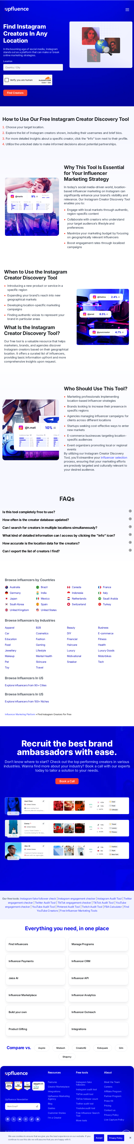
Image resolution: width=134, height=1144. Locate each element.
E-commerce (105, 633)
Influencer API (80, 978)
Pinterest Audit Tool (68, 906)
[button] (130, 1138)
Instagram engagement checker (76, 898)
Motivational (74, 656)
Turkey (107, 604)
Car (7, 633)
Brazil (44, 587)
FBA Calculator (113, 906)
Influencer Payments (21, 961)
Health (102, 644)
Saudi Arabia (110, 598)
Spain (44, 604)
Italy (105, 592)
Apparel (9, 627)
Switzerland (79, 604)
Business (103, 627)
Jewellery (10, 650)
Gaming (40, 644)
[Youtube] (19, 1119)
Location (7, 61)
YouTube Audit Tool (43, 906)
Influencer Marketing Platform (20, 714)
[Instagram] (25, 1119)
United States (49, 610)
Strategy (99, 179)
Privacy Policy (115, 1138)
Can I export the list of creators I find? (31, 551)
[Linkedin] (7, 1119)
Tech (101, 661)
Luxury (71, 650)
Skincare (41, 661)
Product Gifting (18, 1029)
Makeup (10, 656)
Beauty (71, 627)
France (107, 587)
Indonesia (77, 592)
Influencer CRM (81, 961)
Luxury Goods (106, 650)
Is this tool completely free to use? (28, 512)
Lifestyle (41, 650)
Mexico (45, 598)
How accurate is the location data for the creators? (41, 543)
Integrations (79, 1029)
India (44, 592)
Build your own (18, 1012)
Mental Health (44, 656)
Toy (7, 667)
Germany (15, 592)
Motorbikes (104, 656)
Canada (76, 587)
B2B (38, 627)
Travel (39, 667)
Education (11, 639)
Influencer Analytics (84, 995)
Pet (7, 661)
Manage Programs (83, 944)
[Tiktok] (31, 1119)
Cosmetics (42, 633)
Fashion (40, 639)
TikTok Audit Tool (103, 902)
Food (8, 644)
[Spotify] (37, 1119)
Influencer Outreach (84, 1012)
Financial (72, 639)
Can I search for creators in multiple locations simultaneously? (49, 528)
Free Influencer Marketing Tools (78, 910)
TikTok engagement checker (74, 902)
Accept (99, 1137)
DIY (69, 633)
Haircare (72, 644)
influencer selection (114, 457)
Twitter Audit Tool (45, 902)
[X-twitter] (13, 1119)
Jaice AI (13, 978)
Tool (124, 119)
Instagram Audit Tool (109, 898)
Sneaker (72, 661)
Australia (15, 587)
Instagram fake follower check (38, 898)
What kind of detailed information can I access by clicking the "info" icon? (58, 535)
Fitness (102, 639)
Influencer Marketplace (23, 995)
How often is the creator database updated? (35, 520)
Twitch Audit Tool (92, 906)
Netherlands (79, 598)
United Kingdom (19, 610)
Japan (13, 598)
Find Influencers (18, 944)
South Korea (17, 604)
